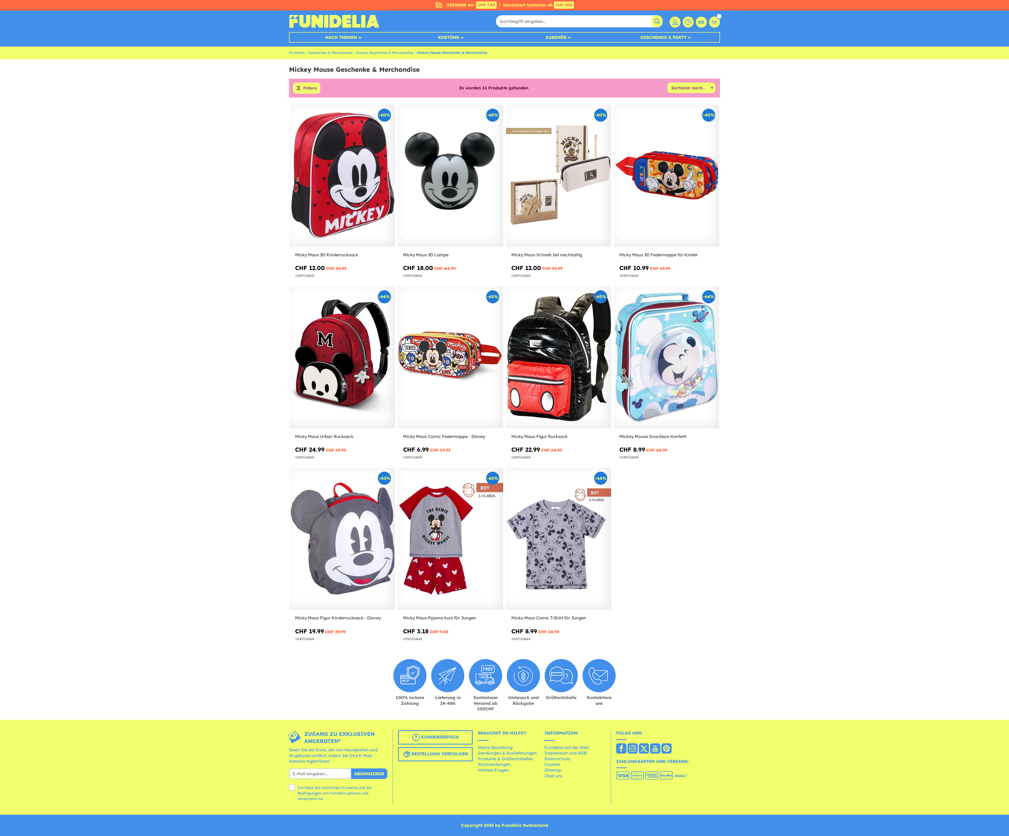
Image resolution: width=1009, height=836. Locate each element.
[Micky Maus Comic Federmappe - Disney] (450, 357)
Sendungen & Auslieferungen (507, 753)
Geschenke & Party (663, 37)
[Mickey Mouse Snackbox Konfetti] (666, 357)
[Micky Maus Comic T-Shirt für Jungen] (558, 539)
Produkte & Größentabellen (505, 758)
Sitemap (552, 770)
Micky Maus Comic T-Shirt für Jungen (548, 617)
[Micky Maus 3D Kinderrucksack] (342, 176)
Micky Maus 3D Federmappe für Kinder (658, 254)
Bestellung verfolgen (439, 753)
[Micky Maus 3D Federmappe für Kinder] (666, 176)
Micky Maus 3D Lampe (426, 254)
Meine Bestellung (495, 747)
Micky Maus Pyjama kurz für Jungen (439, 617)
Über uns (553, 775)
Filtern (310, 88)
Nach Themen (341, 37)
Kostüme (448, 37)
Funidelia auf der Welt (566, 747)
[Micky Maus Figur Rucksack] (558, 357)
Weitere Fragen (493, 770)
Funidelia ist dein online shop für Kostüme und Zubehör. (334, 21)
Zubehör (556, 37)
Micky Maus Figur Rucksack (539, 436)
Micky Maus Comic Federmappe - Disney (444, 436)
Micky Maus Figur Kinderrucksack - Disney (338, 617)
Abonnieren (369, 773)
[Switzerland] (621, 749)
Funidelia (297, 52)
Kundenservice (439, 737)
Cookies (552, 764)
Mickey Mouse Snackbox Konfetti (653, 436)
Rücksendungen (494, 764)
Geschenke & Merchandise (330, 52)
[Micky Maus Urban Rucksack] (342, 357)
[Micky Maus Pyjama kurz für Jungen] (450, 539)
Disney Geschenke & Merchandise (384, 52)
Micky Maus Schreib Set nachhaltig (546, 254)
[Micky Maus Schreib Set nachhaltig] (558, 176)
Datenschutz (557, 758)
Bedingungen (309, 793)
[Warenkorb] (714, 22)
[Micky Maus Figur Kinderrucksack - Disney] (342, 539)
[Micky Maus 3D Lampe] (450, 176)
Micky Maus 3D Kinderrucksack (326, 254)
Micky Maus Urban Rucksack (324, 436)
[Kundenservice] (688, 22)
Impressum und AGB (565, 753)
